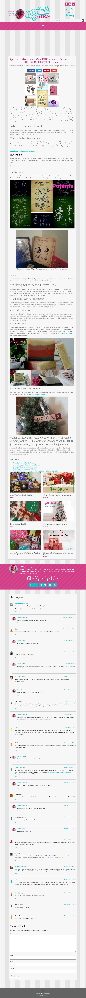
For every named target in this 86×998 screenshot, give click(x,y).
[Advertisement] (43, 43)
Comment (13, 933)
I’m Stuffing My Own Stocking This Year (24, 469)
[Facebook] (31, 585)
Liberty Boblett (18, 767)
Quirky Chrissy (21, 617)
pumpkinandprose (19, 866)
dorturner (17, 879)
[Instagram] (36, 585)
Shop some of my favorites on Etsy (19, 166)
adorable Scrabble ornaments (37, 394)
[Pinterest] (66, 4)
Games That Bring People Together (21, 495)
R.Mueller (17, 728)
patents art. (16, 176)
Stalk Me (70, 12)
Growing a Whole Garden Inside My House (25, 467)
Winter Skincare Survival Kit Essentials (24, 463)
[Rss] (73, 4)
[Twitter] (45, 585)
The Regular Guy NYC (20, 603)
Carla (16, 853)
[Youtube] (69, 4)
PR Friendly (70, 15)
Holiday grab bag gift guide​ (18, 524)
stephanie (17, 840)
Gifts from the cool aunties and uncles (55, 524)
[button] (43, 25)
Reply (16, 611)
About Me (70, 8)
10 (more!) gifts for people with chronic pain (57, 495)
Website (12, 968)
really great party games (22, 281)
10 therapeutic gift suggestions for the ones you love (58, 554)
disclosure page (49, 66)
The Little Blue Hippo (66, 333)
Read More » (12, 497)
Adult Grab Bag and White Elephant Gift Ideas (26, 465)
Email (12, 962)
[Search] (83, 20)
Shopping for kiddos (47, 108)
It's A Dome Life (19, 676)
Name (12, 955)
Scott (16, 652)
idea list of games (46, 279)
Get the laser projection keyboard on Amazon (22, 151)
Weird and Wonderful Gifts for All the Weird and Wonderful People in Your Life (36, 471)
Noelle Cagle (18, 893)
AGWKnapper (46, 995)
